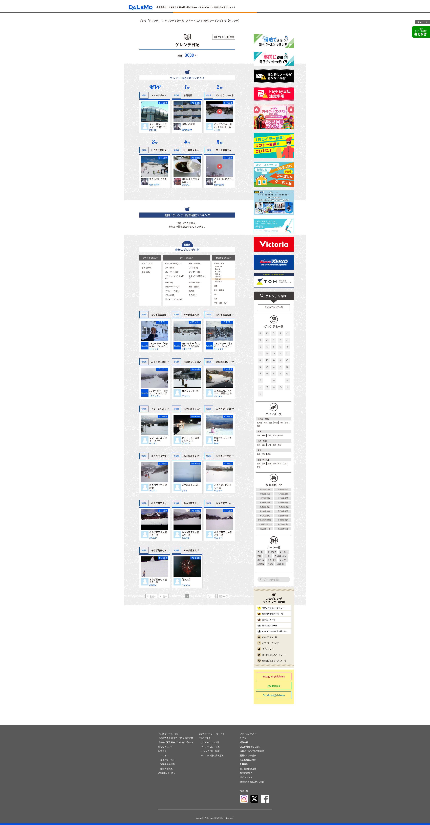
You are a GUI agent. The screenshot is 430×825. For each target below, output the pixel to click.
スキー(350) (169, 267)
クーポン (260, 552)
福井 (274, 444)
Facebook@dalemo (274, 695)
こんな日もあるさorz (223, 180)
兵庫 (264, 463)
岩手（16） (218, 272)
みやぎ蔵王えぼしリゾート (164, 314)
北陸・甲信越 (219, 290)
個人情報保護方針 (248, 768)
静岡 (258, 454)
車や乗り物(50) (194, 282)
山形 (281, 422)
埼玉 (258, 435)
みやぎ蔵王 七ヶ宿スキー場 (158, 533)
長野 (279, 444)
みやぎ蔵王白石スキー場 (223, 486)
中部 (215, 294)
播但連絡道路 (283, 524)
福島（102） (218, 282)
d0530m (153, 537)
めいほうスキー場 (224, 95)
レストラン (280, 564)
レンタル (283, 560)
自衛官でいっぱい (190, 390)
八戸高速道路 (283, 493)
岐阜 (269, 454)
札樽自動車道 (265, 493)
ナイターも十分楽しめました (190, 439)
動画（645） (147, 272)
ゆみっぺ (218, 490)
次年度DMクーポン (166, 772)
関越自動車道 (265, 507)
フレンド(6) (193, 267)
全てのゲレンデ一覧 (274, 307)
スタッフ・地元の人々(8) (197, 277)
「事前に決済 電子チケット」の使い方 (175, 742)
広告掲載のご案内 (248, 759)
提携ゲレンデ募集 (248, 755)
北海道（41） (219, 267)
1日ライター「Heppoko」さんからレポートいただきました (158, 344)
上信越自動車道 (283, 507)
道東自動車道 (265, 489)
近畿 (215, 298)
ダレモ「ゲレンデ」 (150, 20)
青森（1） (218, 269)
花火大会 (186, 579)
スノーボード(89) (171, 272)
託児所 (270, 564)
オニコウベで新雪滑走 (158, 486)
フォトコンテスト (248, 733)
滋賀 (258, 463)
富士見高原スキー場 (226, 150)
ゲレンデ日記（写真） (211, 746)
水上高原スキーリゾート (196, 150)
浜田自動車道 (283, 528)
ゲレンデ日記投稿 (226, 36)
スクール (260, 560)
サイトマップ (246, 777)
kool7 (216, 443)
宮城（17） (218, 279)
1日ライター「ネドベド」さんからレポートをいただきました (223, 344)
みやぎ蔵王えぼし (190, 485)
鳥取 (269, 463)
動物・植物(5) (194, 286)
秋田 (276, 422)
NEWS (243, 738)
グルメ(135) (169, 295)
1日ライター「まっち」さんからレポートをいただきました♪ (158, 391)
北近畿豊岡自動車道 (264, 524)
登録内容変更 (166, 768)
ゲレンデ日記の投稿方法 (212, 755)
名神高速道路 (283, 520)
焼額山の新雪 (188, 124)
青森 (265, 422)
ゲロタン (186, 396)
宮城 (286, 422)
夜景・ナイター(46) (172, 286)
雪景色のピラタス (158, 179)
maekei (152, 129)
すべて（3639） (148, 263)
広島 (284, 463)
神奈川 (280, 435)
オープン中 (272, 552)
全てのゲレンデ (165, 746)
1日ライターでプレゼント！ (211, 733)
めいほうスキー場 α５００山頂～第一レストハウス (223, 125)
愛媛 (258, 467)
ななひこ (186, 184)
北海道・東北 (219, 263)
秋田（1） (218, 274)
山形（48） (218, 277)
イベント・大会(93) (172, 291)
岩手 (270, 422)
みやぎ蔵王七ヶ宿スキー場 (190, 533)
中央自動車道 (265, 511)
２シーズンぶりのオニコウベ (158, 439)
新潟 (258, 444)
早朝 (259, 556)
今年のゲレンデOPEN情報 (252, 751)
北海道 (259, 422)
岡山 (279, 463)
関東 (215, 286)
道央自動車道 (283, 489)
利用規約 (244, 764)
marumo (186, 584)
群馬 (269, 435)
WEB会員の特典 (167, 764)
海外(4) (191, 291)
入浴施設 (260, 564)
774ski (217, 129)
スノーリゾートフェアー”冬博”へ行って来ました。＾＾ (158, 125)
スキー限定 (272, 560)
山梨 (274, 435)
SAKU (184, 490)
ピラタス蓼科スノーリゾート (165, 150)
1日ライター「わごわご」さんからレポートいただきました (191, 344)
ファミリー (284, 552)
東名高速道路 (265, 515)
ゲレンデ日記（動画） (211, 751)
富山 (264, 444)
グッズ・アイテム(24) (173, 299)
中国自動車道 (265, 528)
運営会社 (244, 742)
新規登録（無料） (168, 759)
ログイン (164, 755)
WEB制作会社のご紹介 (250, 746)
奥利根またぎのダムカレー (190, 180)
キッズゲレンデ (281, 556)
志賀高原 (188, 95)
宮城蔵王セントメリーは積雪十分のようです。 (223, 391)
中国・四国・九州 (220, 302)
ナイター (267, 556)
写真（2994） (147, 267)
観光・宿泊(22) (194, 263)
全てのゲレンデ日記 (210, 742)
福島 (258, 426)
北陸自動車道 (283, 515)
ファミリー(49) (194, 272)
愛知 (264, 454)
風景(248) (169, 282)
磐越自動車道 (283, 502)
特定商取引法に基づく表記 (252, 781)
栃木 (264, 435)
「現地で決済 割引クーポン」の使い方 (175, 738)
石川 (269, 444)
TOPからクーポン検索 (168, 733)
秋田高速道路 (265, 498)
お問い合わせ (246, 772)
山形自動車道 (283, 498)
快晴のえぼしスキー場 (223, 439)
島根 (274, 463)
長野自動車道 (283, 511)
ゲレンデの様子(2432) (173, 263)
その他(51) (193, 295)
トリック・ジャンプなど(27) (174, 277)
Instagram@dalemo (274, 676)
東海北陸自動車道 (264, 520)
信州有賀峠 (187, 129)
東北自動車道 (265, 502)
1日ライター (155, 348)
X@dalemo (274, 685)
